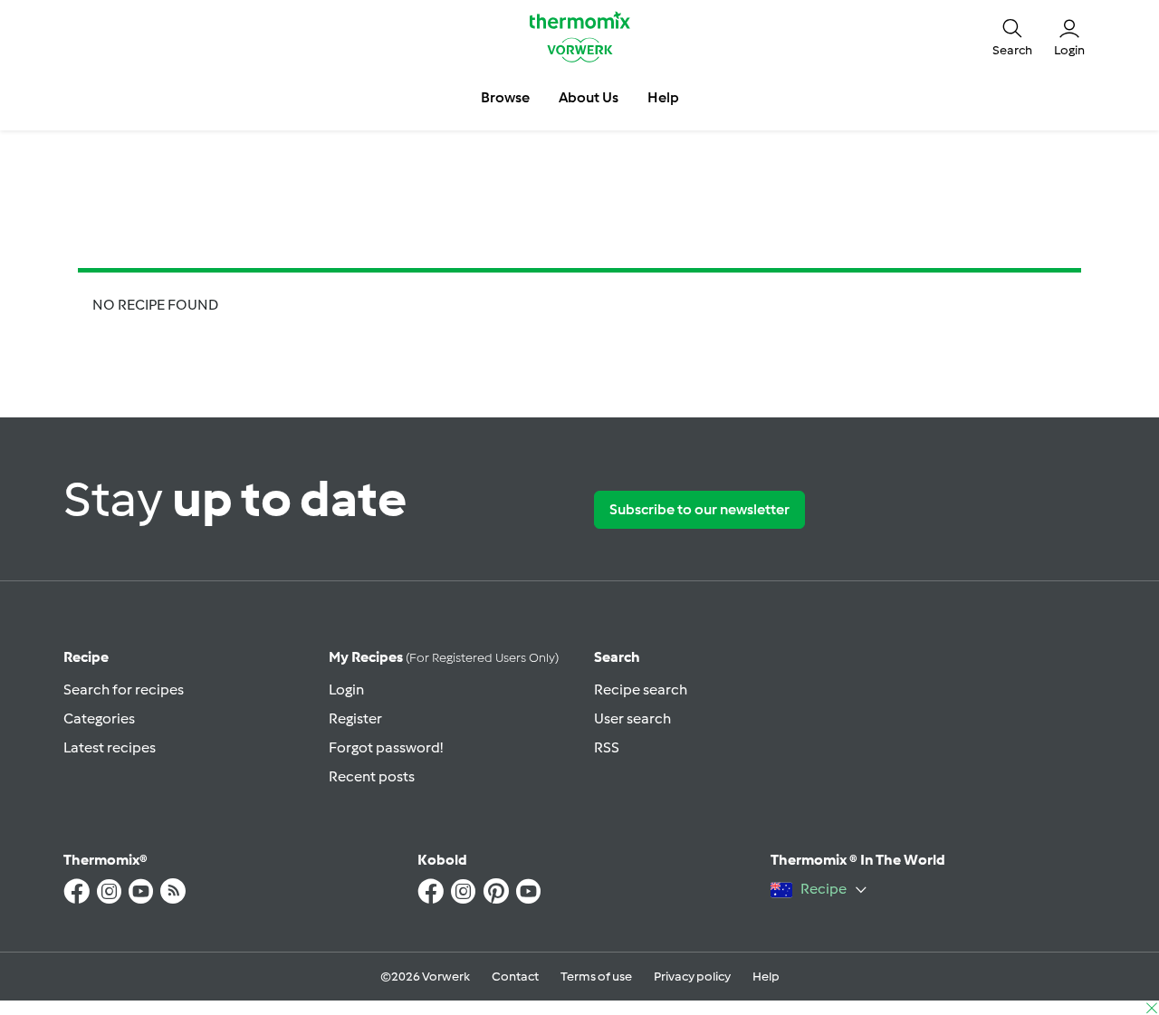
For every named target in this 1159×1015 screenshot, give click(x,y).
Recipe (86, 656)
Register (355, 718)
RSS (606, 747)
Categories (99, 718)
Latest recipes (109, 747)
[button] (1012, 36)
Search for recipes (123, 689)
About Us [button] (588, 97)
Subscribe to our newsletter (699, 509)
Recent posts (372, 776)
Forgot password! (386, 747)
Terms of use (596, 976)
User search (632, 718)
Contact (515, 976)
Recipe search (640, 689)
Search (617, 656)
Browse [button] (505, 97)
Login (346, 689)
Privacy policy (692, 976)
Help (766, 976)
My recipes (444, 656)
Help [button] (663, 97)
